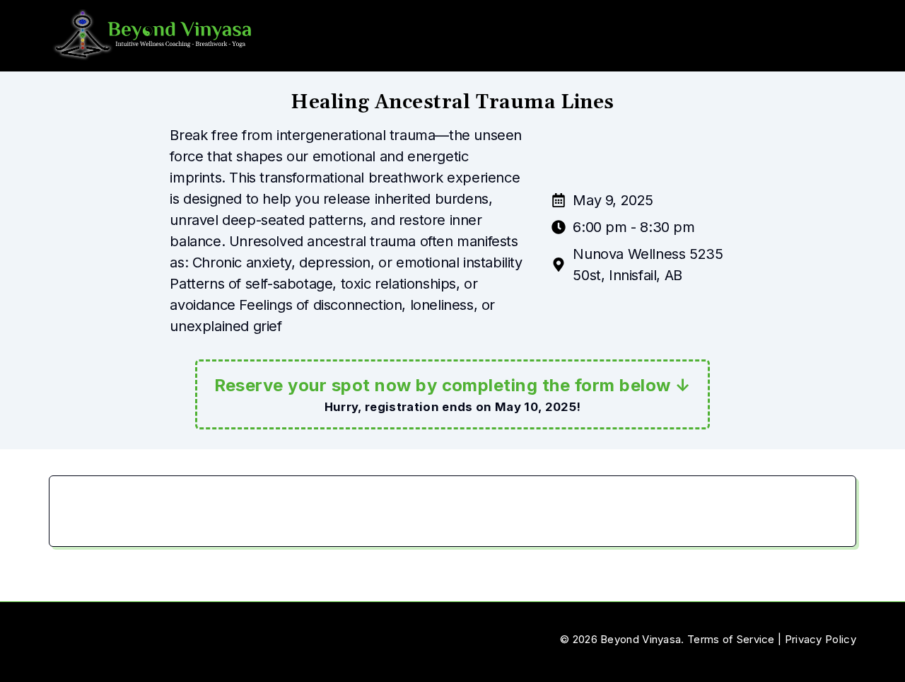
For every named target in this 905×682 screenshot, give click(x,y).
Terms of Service (731, 639)
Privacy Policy (820, 639)
